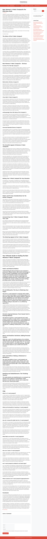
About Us (22, 5)
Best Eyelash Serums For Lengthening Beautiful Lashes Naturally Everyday (37, 26)
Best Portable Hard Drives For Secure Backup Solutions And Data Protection (38, 39)
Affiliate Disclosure (37, 5)
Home (8, 5)
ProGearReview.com (22, 537)
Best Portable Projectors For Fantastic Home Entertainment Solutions (38, 23)
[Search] (43, 11)
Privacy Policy (31, 5)
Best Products (12, 5)
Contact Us (26, 5)
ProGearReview (23, 1)
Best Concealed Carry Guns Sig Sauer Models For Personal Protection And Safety (38, 33)
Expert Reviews (18, 5)
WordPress (30, 537)
